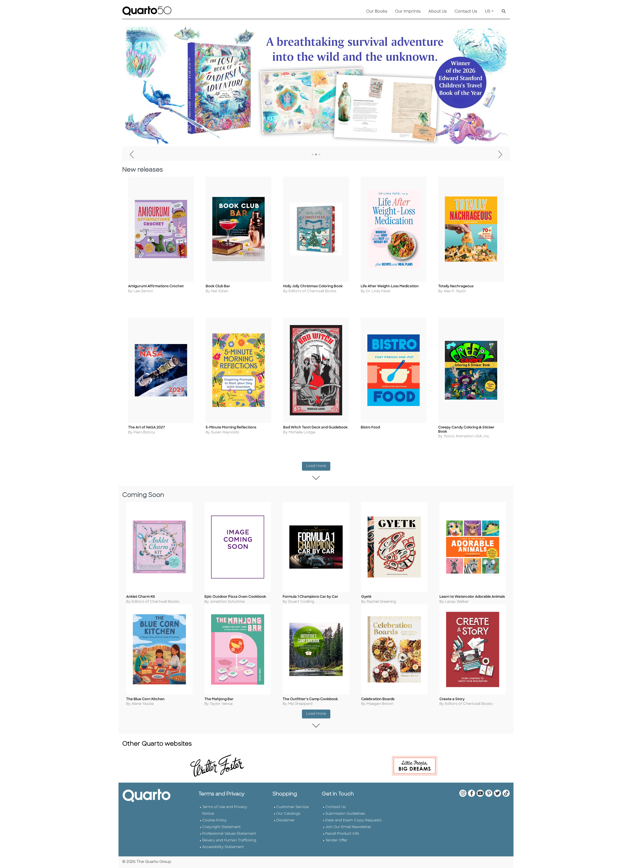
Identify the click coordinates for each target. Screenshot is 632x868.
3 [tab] (319, 154)
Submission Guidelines (345, 814)
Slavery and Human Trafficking (229, 840)
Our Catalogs (288, 814)
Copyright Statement (221, 827)
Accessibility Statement (223, 847)
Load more (318, 466)
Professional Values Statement (229, 834)
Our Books (376, 12)
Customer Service (292, 807)
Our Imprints (407, 12)
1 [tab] (312, 154)
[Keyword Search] (503, 11)
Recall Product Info (342, 834)
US (488, 12)
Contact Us (465, 12)
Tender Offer (336, 840)
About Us (437, 12)
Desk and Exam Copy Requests (353, 820)
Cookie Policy (214, 820)
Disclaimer (285, 820)
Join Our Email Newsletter (348, 827)
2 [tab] (316, 154)
